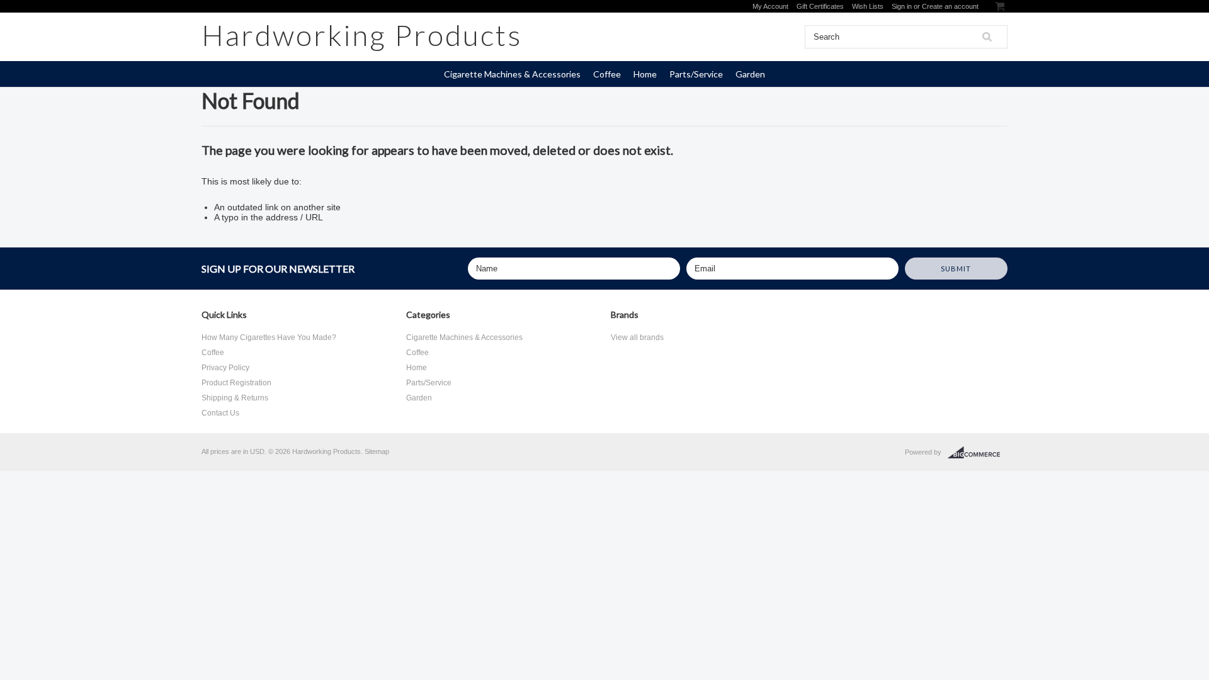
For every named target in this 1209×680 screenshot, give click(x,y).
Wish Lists (867, 6)
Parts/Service (696, 74)
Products (362, 35)
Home (645, 74)
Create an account (950, 6)
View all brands (637, 337)
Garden (750, 74)
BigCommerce (977, 453)
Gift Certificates (820, 6)
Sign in (902, 6)
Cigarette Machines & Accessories (512, 74)
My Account (770, 6)
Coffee (607, 74)
